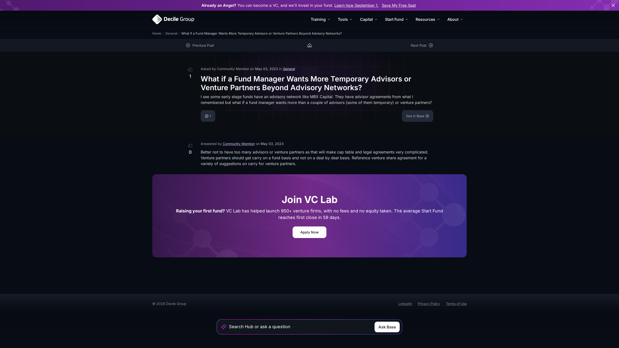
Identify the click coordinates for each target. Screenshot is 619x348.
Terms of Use (456, 304)
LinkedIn (405, 304)
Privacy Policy (429, 304)
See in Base (415, 116)
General (171, 33)
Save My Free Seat (399, 5)
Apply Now (309, 232)
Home (156, 33)
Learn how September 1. (356, 5)
